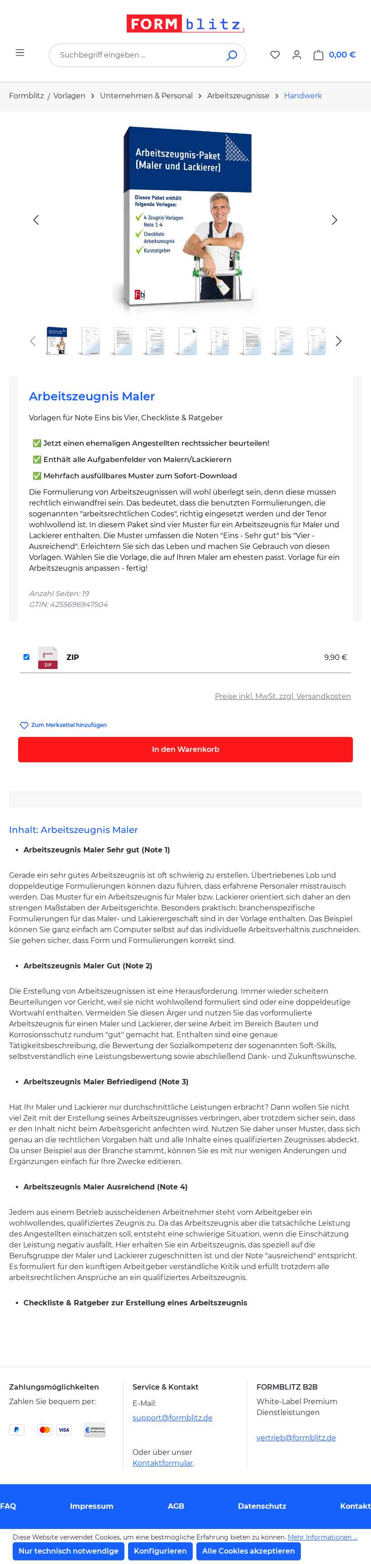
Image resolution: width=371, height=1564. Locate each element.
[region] (185, 240)
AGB (176, 1506)
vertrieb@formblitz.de (296, 1438)
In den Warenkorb (185, 749)
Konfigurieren (160, 1551)
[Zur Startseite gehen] (185, 23)
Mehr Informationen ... (322, 1537)
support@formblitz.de (173, 1418)
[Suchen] (232, 55)
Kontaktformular (163, 1463)
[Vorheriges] (36, 219)
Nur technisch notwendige (69, 1551)
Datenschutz (262, 1506)
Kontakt (355, 1506)
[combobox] (134, 55)
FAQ (8, 1506)
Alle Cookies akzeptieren (248, 1551)
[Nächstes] (335, 219)
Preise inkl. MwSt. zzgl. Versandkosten (283, 696)
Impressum (92, 1506)
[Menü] (20, 52)
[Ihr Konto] (297, 55)
